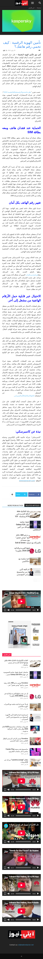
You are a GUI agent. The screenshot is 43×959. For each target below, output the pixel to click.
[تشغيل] (38, 610)
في (16, 92)
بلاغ (4, 50)
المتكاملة (27, 396)
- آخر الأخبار (32, 8)
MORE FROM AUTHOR (15, 505)
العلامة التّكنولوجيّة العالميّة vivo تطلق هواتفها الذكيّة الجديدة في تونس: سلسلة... (16, 663)
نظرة (29, 92)
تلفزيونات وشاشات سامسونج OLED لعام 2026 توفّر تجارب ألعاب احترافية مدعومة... (15, 729)
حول (22, 92)
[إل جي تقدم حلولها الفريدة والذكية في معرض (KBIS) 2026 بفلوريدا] (35, 551)
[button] (32, 3)
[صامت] (8, 610)
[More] (12, 494)
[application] (21, 601)
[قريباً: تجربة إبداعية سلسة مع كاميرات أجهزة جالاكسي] (35, 561)
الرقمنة (19, 92)
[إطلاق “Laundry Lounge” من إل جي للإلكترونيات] (35, 762)
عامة (25, 92)
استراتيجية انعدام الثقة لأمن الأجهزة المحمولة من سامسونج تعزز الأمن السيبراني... (17, 717)
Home (39, 8)
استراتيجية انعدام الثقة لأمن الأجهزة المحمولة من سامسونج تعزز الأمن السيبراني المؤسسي (29, 572)
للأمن (22, 396)
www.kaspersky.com (27, 481)
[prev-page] (38, 580)
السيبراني (17, 396)
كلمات (28, 275)
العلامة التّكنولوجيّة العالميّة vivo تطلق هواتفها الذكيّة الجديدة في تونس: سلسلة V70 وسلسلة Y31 (28, 514)
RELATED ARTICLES (32, 505)
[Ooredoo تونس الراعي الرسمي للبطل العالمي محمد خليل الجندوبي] (35, 741)
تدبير (32, 275)
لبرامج (36, 275)
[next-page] (35, 580)
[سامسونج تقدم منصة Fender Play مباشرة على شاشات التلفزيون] (35, 752)
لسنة (9, 92)
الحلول (32, 396)
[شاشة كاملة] (5, 610)
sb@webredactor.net (26, 945)
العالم (13, 92)
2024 (5, 92)
